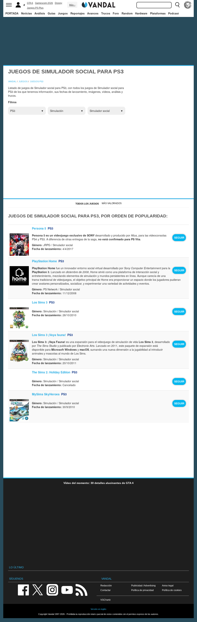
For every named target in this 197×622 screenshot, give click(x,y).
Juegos (63, 13)
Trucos (105, 13)
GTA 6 (30, 3)
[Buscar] (177, 5)
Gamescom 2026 (44, 3)
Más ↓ (72, 5)
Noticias (26, 13)
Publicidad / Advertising (143, 585)
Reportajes (77, 13)
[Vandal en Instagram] (52, 589)
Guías (51, 13)
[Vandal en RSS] (81, 589)
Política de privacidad (142, 590)
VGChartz (105, 600)
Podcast (173, 13)
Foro (116, 13)
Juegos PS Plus (35, 8)
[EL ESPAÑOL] (188, 5)
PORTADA (11, 13)
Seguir (179, 237)
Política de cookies (172, 590)
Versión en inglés (98, 609)
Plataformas (158, 13)
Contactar (105, 590)
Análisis (39, 13)
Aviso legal (168, 585)
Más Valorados (112, 203)
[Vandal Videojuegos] (98, 4)
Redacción (106, 585)
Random (127, 13)
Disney (58, 3)
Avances (92, 13)
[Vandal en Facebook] (23, 589)
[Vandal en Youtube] (67, 589)
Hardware (141, 13)
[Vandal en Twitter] (38, 589)
